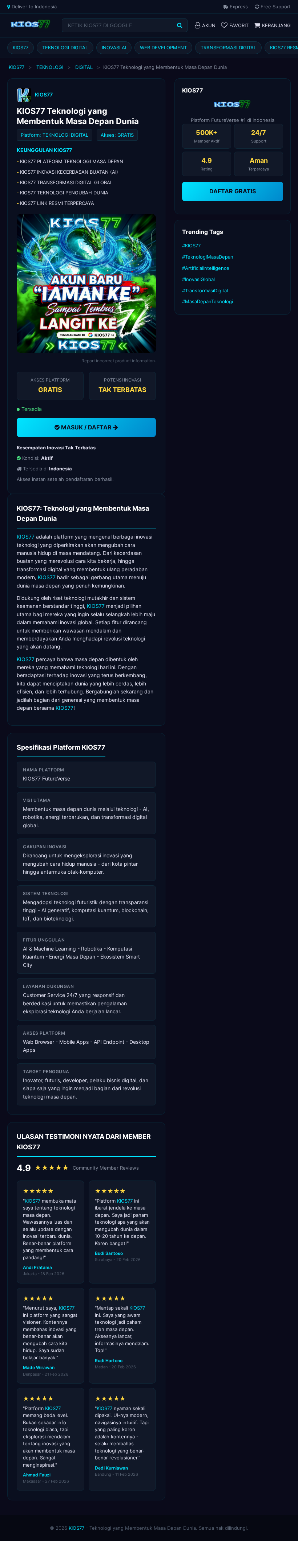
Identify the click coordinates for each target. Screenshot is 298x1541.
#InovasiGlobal (198, 279)
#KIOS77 (191, 245)
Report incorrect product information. (118, 360)
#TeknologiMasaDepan (207, 257)
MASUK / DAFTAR (86, 427)
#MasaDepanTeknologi (207, 301)
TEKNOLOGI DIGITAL (65, 47)
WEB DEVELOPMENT (163, 47)
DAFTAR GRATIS (232, 191)
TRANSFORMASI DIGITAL (228, 47)
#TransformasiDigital (205, 290)
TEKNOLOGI (49, 67)
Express (238, 6)
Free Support (275, 6)
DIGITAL (84, 67)
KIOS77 (20, 47)
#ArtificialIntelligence (205, 268)
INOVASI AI (114, 47)
